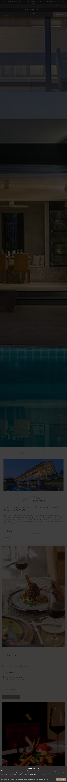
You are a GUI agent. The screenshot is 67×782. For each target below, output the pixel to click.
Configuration (14, 774)
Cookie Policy (41, 774)
